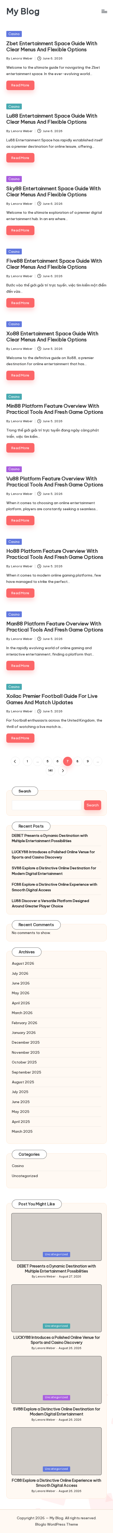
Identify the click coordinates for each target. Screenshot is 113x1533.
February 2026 (24, 1022)
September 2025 (26, 1072)
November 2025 (26, 1052)
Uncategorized (25, 1175)
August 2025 (23, 1082)
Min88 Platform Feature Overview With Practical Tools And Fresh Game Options (54, 409)
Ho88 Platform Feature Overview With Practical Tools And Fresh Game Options (54, 554)
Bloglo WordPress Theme (56, 1524)
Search (25, 791)
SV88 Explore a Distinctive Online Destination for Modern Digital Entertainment (54, 871)
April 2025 (21, 1121)
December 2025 (26, 1042)
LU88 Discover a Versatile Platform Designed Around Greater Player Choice (50, 903)
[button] (15, 761)
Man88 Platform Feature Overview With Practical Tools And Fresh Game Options (54, 626)
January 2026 (24, 1032)
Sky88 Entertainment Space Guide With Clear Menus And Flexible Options (53, 191)
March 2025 (22, 1131)
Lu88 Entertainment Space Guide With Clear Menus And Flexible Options (51, 119)
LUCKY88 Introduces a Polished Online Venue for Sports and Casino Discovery (53, 854)
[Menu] (104, 11)
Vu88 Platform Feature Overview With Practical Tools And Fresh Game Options (54, 481)
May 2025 (20, 1111)
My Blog (22, 11)
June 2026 (21, 983)
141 (50, 770)
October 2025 (24, 1062)
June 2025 (21, 1101)
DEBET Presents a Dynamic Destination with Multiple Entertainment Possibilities (50, 838)
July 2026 (20, 973)
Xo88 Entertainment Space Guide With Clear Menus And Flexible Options (52, 336)
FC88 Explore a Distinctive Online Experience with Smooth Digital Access (54, 887)
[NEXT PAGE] (62, 770)
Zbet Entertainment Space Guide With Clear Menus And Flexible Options (51, 46)
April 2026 (21, 1003)
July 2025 (20, 1091)
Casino (14, 34)
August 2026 (23, 963)
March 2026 (22, 1012)
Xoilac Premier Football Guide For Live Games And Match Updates (51, 699)
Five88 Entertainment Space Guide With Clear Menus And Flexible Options (54, 264)
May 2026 (20, 993)
